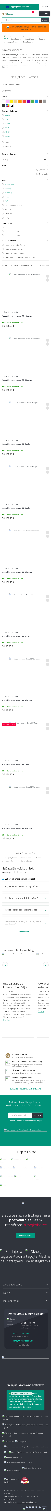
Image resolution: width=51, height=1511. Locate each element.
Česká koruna (43, 6)
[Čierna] (3, 105)
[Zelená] (32, 101)
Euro (47, 6)
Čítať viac (5, 67)
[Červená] (24, 101)
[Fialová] (28, 101)
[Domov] (6, 36)
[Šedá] (44, 101)
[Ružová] (7, 101)
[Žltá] (11, 101)
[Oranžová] (20, 101)
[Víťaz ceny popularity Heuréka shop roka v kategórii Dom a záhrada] (11, 14)
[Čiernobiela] (11, 105)
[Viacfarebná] (7, 105)
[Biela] (3, 101)
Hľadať (45, 20)
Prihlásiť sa (29, 13)
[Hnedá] (40, 101)
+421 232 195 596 (23, 14)
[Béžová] (15, 101)
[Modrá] (36, 101)
